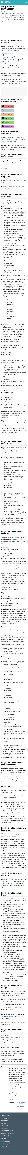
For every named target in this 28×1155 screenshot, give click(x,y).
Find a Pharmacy (6, 1116)
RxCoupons (4, 1126)
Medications (4, 1121)
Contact (3, 1138)
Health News (5, 1118)
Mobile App (4, 1128)
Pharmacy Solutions (7, 1131)
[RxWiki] (6, 2)
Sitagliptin (4, 58)
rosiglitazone (17, 371)
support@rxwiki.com (13, 1099)
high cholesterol (8, 50)
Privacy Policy (5, 1136)
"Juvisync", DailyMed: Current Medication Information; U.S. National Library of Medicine (21, 1105)
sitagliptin (4, 885)
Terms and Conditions (7, 1133)
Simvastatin (8, 64)
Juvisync (5, 169)
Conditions (4, 1123)
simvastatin (15, 540)
